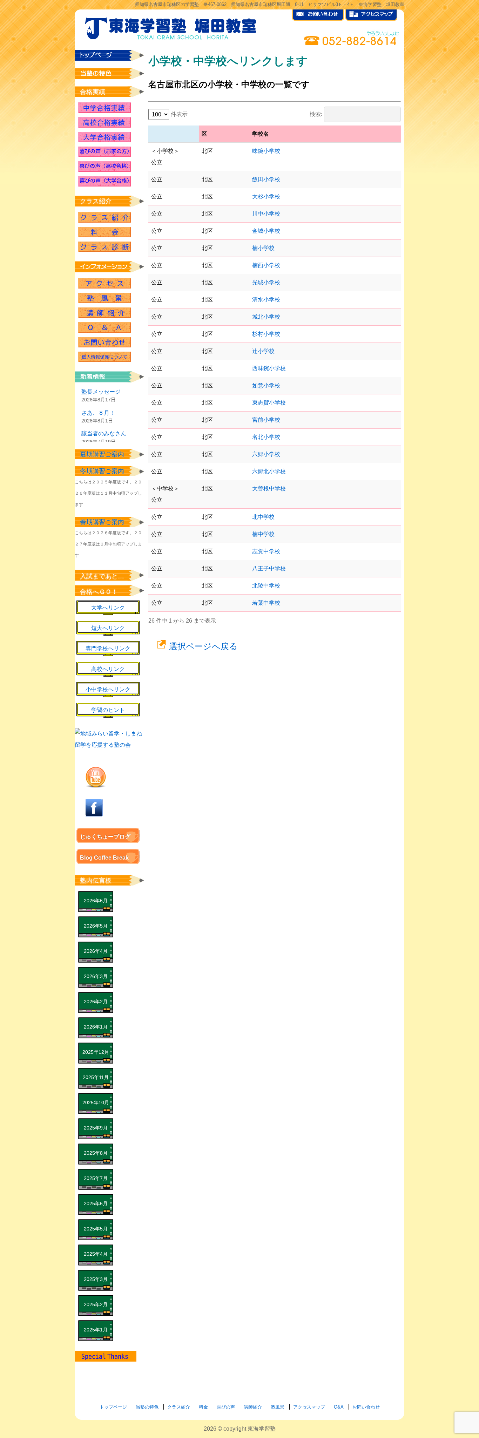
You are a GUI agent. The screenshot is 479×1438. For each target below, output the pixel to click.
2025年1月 (96, 1329)
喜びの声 (226, 1407)
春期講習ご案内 (102, 521)
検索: (316, 114)
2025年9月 (96, 1128)
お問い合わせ (104, 342)
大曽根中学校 (269, 488)
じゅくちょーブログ (105, 837)
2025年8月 (96, 1153)
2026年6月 (96, 900)
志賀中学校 (266, 551)
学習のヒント (108, 710)
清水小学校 (266, 300)
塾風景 (104, 298)
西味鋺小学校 (269, 368)
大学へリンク (108, 608)
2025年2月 (96, 1304)
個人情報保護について (104, 357)
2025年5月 (96, 1229)
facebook (94, 807)
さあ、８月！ (98, 413)
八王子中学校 (269, 568)
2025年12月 (95, 1052)
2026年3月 (96, 976)
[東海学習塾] (171, 27)
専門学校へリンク (108, 648)
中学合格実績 (104, 107)
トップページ (113, 1407)
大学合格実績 (104, 137)
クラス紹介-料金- (104, 232)
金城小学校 (266, 231)
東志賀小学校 (269, 403)
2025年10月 (95, 1102)
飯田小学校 (266, 179)
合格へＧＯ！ (99, 591)
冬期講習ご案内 (102, 471)
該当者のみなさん (103, 433)
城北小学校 (266, 317)
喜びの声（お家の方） (104, 152)
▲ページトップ (440, 1414)
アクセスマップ (309, 1407)
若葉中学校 (266, 603)
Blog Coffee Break (104, 858)
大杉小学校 (266, 196)
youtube (95, 777)
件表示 (179, 114)
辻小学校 (263, 351)
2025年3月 (96, 1279)
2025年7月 (96, 1178)
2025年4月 (96, 1254)
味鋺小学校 (266, 151)
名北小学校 (266, 437)
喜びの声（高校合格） (104, 166)
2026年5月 (96, 926)
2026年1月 (96, 1027)
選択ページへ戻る (203, 646)
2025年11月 (96, 1077)
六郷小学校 (266, 454)
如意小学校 (266, 385)
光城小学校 (266, 282)
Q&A (104, 327)
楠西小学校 (266, 265)
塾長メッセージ (101, 392)
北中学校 (263, 517)
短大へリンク (108, 628)
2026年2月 (96, 1001)
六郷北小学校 (269, 471)
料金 (203, 1407)
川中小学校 (266, 214)
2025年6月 (96, 1203)
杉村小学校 (266, 334)
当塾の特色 (147, 1407)
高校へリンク (108, 669)
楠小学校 (263, 248)
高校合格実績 (104, 122)
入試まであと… (102, 576)
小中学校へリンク (108, 689)
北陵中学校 (266, 586)
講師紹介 (104, 312)
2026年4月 (96, 951)
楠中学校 (263, 534)
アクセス (104, 283)
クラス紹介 (104, 217)
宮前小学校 (266, 420)
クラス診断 (104, 247)
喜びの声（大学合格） (104, 181)
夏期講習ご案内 (102, 454)
